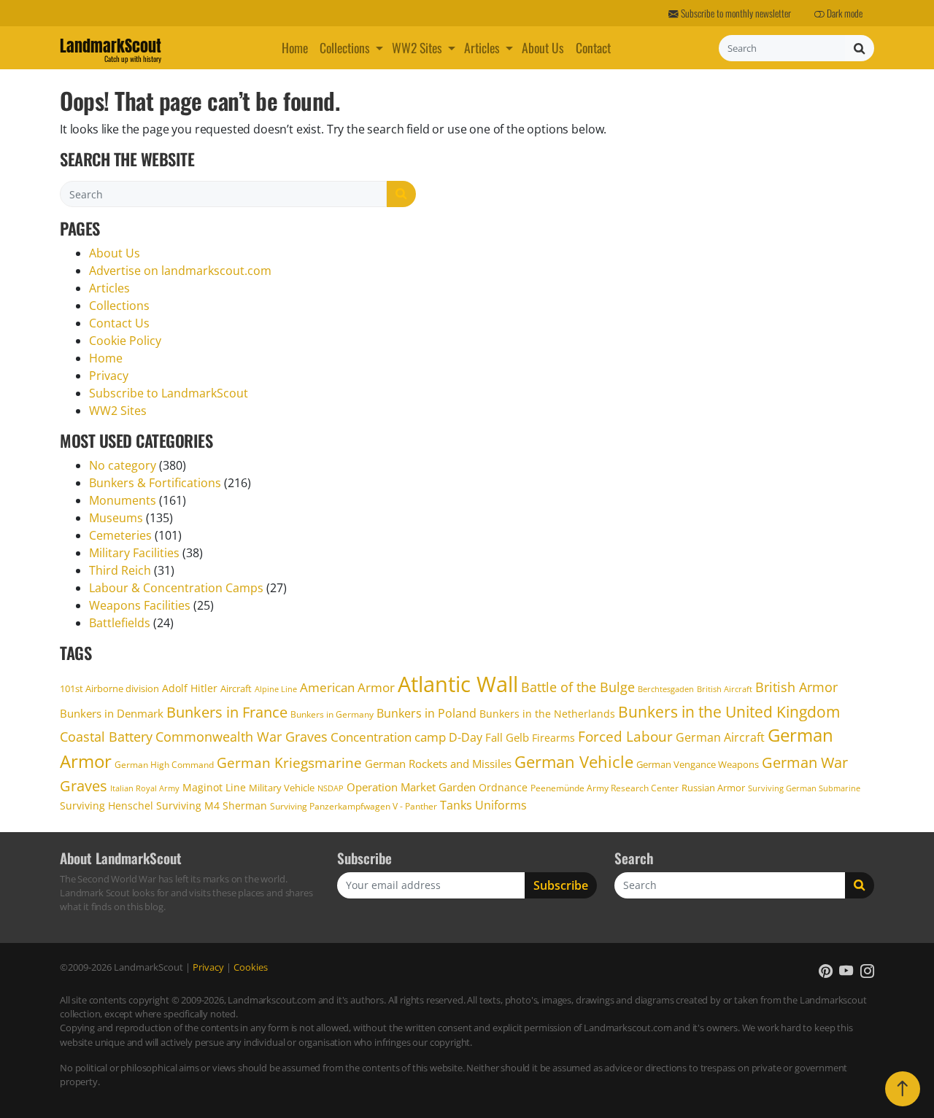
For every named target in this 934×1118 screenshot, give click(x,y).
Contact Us (119, 323)
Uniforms (501, 805)
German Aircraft (720, 737)
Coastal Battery (106, 736)
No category (122, 465)
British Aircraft (724, 688)
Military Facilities (134, 553)
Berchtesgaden (666, 688)
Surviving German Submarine (804, 788)
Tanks (456, 805)
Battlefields (119, 623)
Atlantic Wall (458, 684)
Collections (345, 47)
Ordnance (503, 787)
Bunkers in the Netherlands (547, 714)
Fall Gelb (507, 737)
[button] (381, 47)
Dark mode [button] (843, 13)
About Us (543, 47)
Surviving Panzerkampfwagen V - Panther (353, 806)
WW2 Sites (417, 47)
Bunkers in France (226, 712)
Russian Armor (713, 787)
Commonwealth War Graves (241, 736)
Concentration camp (388, 736)
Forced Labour (625, 736)
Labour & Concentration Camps (176, 588)
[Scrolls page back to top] (902, 1088)
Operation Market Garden (411, 787)
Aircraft (236, 688)
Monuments (122, 500)
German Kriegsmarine (289, 762)
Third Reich (120, 570)
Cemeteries (120, 535)
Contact (593, 47)
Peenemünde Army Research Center (604, 788)
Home (295, 47)
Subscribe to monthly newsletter (735, 13)
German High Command (164, 764)
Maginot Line (214, 787)
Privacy (108, 376)
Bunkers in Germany (332, 714)
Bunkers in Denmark (111, 713)
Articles (482, 47)
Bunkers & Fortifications (155, 483)
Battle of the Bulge (578, 687)
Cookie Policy (125, 341)
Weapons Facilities (139, 605)
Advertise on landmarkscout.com (180, 271)
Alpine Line (276, 688)
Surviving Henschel (106, 805)
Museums (116, 518)
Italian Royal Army (145, 788)
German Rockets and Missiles (438, 763)
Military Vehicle (281, 787)
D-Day (465, 737)
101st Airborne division (109, 688)
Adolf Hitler (189, 688)
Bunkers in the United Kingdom (729, 712)
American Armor (347, 687)
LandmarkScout (110, 48)
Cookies (251, 967)
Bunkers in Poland (426, 713)
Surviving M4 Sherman (211, 805)
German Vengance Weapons (697, 764)
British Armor (796, 687)
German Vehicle (573, 761)
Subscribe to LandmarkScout (168, 393)
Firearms (553, 738)
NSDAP (330, 788)
